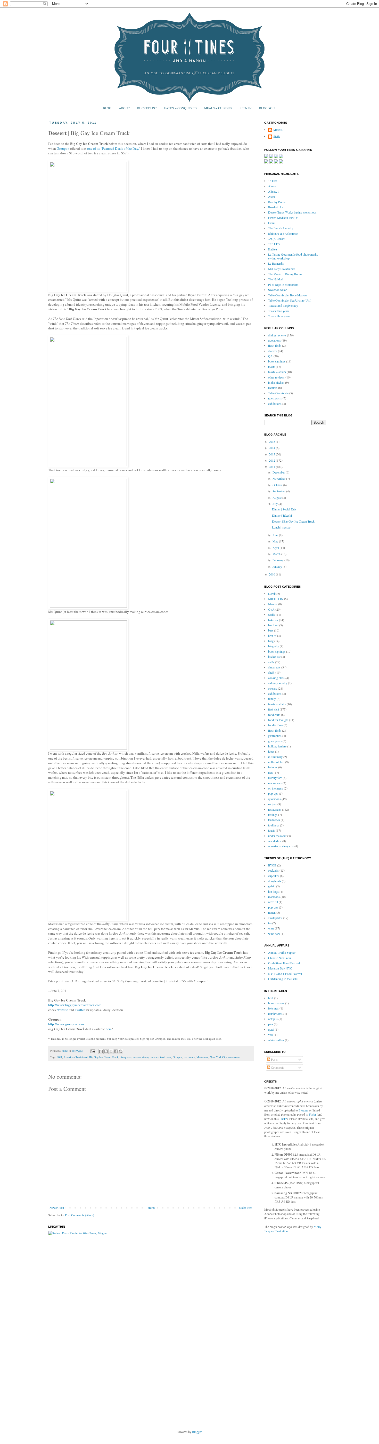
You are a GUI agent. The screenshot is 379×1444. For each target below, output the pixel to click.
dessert (137, 1057)
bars (270, 630)
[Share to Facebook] (115, 1051)
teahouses (274, 820)
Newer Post (57, 1207)
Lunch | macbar (281, 527)
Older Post (245, 1207)
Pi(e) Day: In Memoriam (283, 284)
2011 (59, 1057)
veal (270, 1034)
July (275, 504)
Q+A (271, 609)
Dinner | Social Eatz (284, 509)
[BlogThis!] (106, 1051)
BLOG (107, 108)
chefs (271, 672)
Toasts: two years (278, 311)
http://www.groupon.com (66, 1024)
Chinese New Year (279, 958)
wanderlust (275, 841)
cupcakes (273, 876)
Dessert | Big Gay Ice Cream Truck (293, 521)
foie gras (273, 1008)
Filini (271, 223)
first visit (273, 709)
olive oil (273, 902)
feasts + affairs (277, 372)
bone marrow (276, 1003)
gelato (271, 886)
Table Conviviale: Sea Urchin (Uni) (289, 300)
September (279, 491)
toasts (271, 367)
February (278, 560)
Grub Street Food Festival (284, 963)
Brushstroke (275, 207)
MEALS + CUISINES (218, 108)
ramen (272, 912)
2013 (272, 454)
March (277, 554)
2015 (272, 441)
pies (270, 1024)
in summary (275, 757)
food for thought (278, 720)
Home (151, 1207)
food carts (165, 1057)
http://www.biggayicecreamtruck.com (74, 1005)
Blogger (303, 1110)
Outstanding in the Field (283, 979)
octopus (273, 1019)
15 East (272, 181)
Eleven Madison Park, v (283, 218)
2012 (272, 460)
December (279, 472)
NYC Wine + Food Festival (285, 974)
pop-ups (273, 793)
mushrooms (275, 1014)
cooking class (276, 678)
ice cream (189, 1057)
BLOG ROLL (267, 108)
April (276, 548)
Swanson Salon (277, 290)
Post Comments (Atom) (79, 1215)
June (276, 535)
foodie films (275, 725)
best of (272, 636)
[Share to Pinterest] (120, 1051)
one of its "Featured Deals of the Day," (113, 148)
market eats (275, 783)
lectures (272, 387)
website (62, 1009)
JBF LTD (274, 244)
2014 (272, 448)
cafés (271, 662)
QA (270, 356)
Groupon (63, 148)
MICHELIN (275, 599)
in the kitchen (276, 382)
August (277, 497)
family (272, 699)
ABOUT (124, 108)
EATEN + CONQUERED (180, 108)
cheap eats (125, 1057)
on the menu (275, 788)
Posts (274, 1059)
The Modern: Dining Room (285, 274)
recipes (272, 804)
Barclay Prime (276, 202)
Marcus (278, 130)
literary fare (275, 778)
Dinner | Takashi (282, 515)
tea (269, 923)
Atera (271, 196)
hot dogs (273, 891)
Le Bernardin (276, 263)
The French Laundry (280, 228)
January (278, 566)
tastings (272, 814)
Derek (272, 593)
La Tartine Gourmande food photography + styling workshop (294, 256)
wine (271, 928)
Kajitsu (272, 249)
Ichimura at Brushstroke (283, 233)
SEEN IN (246, 108)
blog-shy (273, 646)
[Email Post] (92, 1051)
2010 (272, 574)
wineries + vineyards (281, 846)
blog (271, 641)
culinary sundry (277, 683)
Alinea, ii (273, 191)
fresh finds (274, 345)
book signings (276, 361)
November (279, 478)
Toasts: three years (279, 316)
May (276, 541)
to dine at (273, 825)
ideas (271, 751)
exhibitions (275, 403)
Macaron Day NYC (280, 968)
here (109, 1029)
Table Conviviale (278, 393)
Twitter (80, 1009)
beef (270, 998)
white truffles (276, 1040)
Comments (277, 1067)
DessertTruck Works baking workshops (292, 212)
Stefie (276, 136)
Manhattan (202, 1057)
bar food (273, 625)
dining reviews (150, 1057)
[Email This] (101, 1051)
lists (270, 772)
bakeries (273, 620)
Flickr (312, 1114)
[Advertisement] (285, 1318)
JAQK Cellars (276, 238)
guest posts (275, 398)
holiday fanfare (277, 746)
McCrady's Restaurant (281, 269)
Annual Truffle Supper (281, 952)
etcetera (272, 351)
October (278, 485)
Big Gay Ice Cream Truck (103, 1057)
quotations (274, 340)
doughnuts (274, 881)
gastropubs (275, 735)
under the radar (277, 836)
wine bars (274, 934)
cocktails (273, 870)
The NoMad (275, 279)
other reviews (276, 377)
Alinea (272, 186)
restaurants (274, 809)
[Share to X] (110, 1051)
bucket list (274, 656)
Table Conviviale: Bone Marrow (287, 295)
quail (271, 1029)
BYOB (272, 865)
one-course (234, 1057)
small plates (275, 918)
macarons (274, 897)
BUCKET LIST (147, 108)
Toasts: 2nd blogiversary (283, 305)
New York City (218, 1057)
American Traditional (76, 1057)
